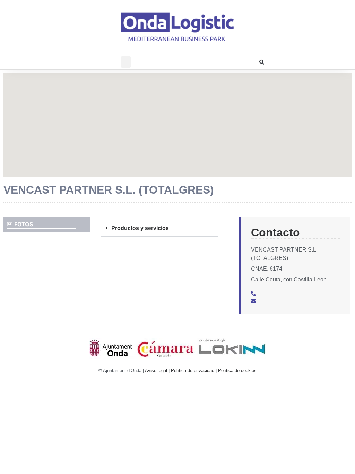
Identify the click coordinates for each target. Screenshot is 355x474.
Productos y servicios (140, 228)
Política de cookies (237, 370)
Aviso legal (156, 370)
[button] (126, 62)
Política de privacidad (192, 370)
